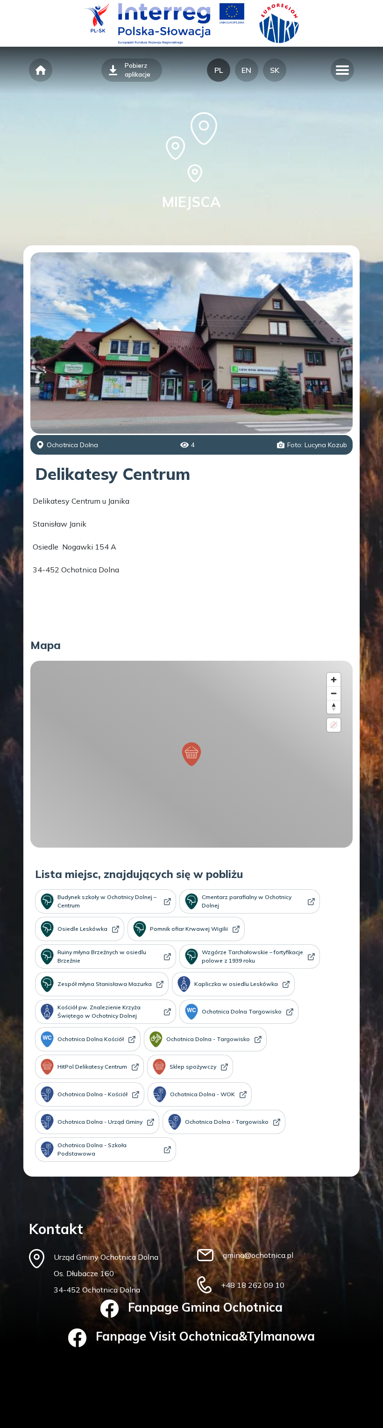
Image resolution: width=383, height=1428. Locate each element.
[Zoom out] (333, 693)
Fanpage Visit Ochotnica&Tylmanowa (205, 1336)
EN (246, 70)
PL (218, 70)
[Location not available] (333, 725)
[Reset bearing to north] (333, 707)
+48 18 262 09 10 (252, 1285)
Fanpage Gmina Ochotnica (205, 1307)
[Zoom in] (333, 679)
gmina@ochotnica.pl (258, 1255)
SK (274, 70)
